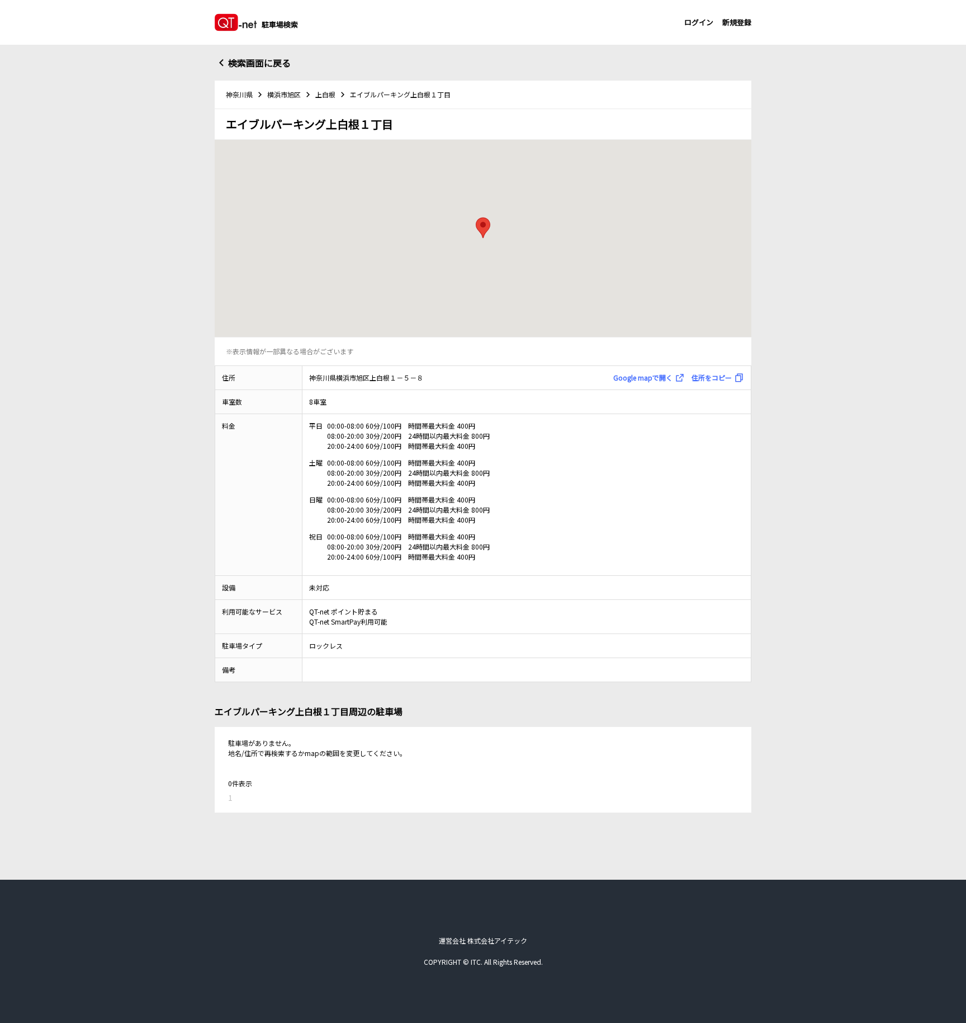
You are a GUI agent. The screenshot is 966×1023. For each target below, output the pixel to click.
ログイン (698, 22)
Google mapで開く (643, 377)
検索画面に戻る (259, 62)
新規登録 (736, 22)
